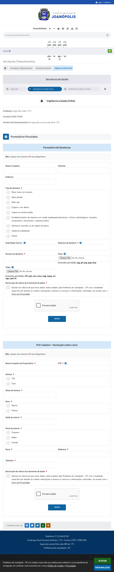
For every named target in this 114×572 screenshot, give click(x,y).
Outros (14, 236)
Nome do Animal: (12, 390)
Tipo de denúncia (12, 188)
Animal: (8, 374)
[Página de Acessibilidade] (77, 29)
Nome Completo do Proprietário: (19, 363)
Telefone (61, 166)
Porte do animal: (12, 428)
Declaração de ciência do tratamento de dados (25, 283)
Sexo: (7, 401)
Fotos (60, 254)
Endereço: (62, 449)
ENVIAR (57, 318)
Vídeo (8, 267)
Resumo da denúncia (14, 254)
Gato (14, 383)
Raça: (7, 449)
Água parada (17, 197)
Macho (14, 405)
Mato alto (16, 202)
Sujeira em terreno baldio (22, 212)
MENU (6, 51)
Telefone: (9, 460)
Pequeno (15, 432)
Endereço (9, 177)
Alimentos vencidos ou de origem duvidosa (30, 226)
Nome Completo (12, 166)
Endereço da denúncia (67, 243)
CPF (59, 363)
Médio (14, 437)
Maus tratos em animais (22, 192)
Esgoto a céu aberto (20, 207)
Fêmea (15, 410)
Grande (15, 442)
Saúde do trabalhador (21, 231)
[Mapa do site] (72, 29)
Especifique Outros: (14, 243)
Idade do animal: (12, 417)
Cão (13, 378)
